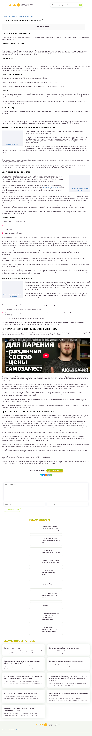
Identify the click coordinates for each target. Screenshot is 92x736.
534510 (14, 5)
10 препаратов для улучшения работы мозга (51, 551)
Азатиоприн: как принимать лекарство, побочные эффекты (50, 629)
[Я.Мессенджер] (41, 475)
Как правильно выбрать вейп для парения (79, 189)
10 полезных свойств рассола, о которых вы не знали (51, 540)
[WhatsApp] (51, 475)
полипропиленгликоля (51, 187)
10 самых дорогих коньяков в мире (48, 584)
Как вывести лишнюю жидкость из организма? (66, 661)
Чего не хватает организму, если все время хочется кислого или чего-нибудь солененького (23, 677)
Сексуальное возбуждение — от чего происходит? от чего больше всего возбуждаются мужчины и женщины (68, 678)
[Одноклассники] (46, 475)
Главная (4, 729)
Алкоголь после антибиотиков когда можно (49, 572)
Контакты (18, 729)
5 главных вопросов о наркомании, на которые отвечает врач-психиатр (50, 528)
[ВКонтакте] (43, 475)
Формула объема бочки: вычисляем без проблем (50, 561)
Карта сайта (11, 729)
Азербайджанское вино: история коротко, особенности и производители (50, 616)
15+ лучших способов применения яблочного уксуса (50, 595)
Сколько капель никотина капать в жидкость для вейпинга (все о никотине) (22, 662)
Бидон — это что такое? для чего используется (12, 295)
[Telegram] (48, 475)
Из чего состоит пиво (12, 144)
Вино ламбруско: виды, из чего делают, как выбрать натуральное (68, 694)
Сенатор (45, 605)
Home (5, 16)
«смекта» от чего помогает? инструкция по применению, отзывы (20, 709)
